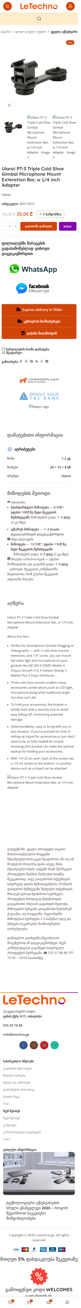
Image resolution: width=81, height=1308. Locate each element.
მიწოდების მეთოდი (28, 493)
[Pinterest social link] (31, 361)
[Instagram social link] (34, 1045)
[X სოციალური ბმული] (26, 361)
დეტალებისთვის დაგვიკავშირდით (37, 534)
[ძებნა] (39, 19)
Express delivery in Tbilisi (42, 309)
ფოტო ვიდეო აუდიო (30, 31)
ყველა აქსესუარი (64, 31)
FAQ (6, 1104)
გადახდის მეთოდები (17, 1068)
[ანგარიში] (70, 6)
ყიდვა (68, 226)
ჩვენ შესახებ (11, 1118)
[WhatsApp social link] (41, 361)
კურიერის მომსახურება (42, 321)
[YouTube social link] (44, 1045)
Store (6, 1139)
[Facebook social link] (20, 361)
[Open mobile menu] (7, 6)
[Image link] (34, 999)
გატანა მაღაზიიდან (42, 333)
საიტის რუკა (11, 1097)
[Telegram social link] (47, 361)
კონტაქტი (9, 1125)
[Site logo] (39, 6)
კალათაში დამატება (38, 226)
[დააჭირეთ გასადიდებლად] (9, 105)
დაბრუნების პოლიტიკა (19, 1089)
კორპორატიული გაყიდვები (22, 1132)
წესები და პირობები (17, 1082)
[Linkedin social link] (36, 361)
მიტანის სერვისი (14, 1075)
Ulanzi (6, 194)
